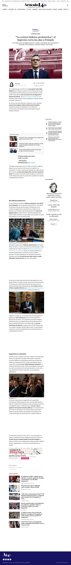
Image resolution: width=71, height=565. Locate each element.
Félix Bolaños (19, 467)
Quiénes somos (5, 562)
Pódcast (66, 9)
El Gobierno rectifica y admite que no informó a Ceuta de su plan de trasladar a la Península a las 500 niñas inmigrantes (31, 145)
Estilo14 (55, 9)
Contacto (10, 562)
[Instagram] (6, 559)
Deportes (35, 9)
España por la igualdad (45, 9)
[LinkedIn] (38, 83)
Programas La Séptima (52, 1)
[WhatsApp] (41, 83)
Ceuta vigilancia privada (16, 1)
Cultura (29, 9)
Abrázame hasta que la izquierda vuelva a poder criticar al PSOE (55, 128)
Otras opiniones (49, 179)
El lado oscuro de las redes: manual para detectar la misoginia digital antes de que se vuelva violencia (55, 138)
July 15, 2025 (31, 163)
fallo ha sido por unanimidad (30, 96)
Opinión (60, 9)
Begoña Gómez (12, 467)
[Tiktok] (10, 559)
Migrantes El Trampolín (26, 1)
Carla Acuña (17, 83)
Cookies (22, 562)
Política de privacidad (16, 562)
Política (5, 9)
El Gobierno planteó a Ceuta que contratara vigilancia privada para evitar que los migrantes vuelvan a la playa (55, 123)
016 (15, 9)
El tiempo (58, 1)
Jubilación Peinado (8, 1)
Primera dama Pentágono (35, 1)
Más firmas (53, 224)
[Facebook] (34, 83)
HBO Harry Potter (44, 1)
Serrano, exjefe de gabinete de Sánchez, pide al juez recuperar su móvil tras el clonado (30, 150)
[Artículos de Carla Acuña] (11, 84)
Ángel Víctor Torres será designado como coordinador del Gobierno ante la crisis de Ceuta (31, 138)
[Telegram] (43, 83)
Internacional (21, 9)
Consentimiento (27, 562)
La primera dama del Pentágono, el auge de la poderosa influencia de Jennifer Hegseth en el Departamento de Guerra (55, 133)
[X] (36, 83)
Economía (11, 9)
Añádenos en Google (39, 85)
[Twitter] (4, 559)
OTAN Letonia (63, 1)
